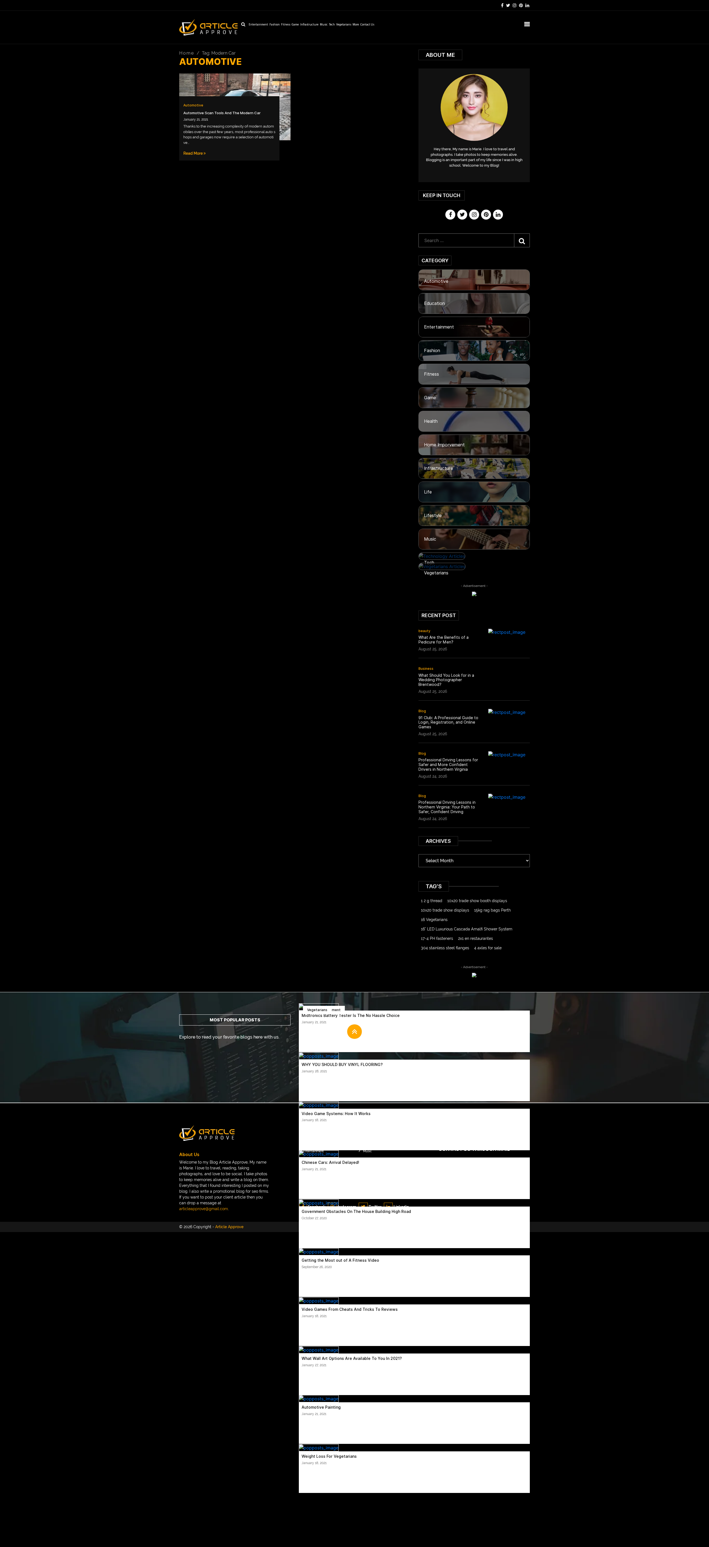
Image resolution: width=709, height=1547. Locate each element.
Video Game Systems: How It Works (336, 1113)
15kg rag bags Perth (492, 910)
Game (295, 24)
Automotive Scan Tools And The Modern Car (222, 113)
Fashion (274, 24)
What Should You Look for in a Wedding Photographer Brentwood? (446, 680)
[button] (354, 1031)
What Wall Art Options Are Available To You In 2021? (352, 1358)
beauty (424, 631)
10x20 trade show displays (445, 910)
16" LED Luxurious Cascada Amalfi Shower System (466, 929)
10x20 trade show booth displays (477, 901)
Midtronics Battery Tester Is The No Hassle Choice (351, 1015)
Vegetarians (343, 24)
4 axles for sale (488, 948)
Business (425, 668)
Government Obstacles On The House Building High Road (356, 1211)
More (356, 24)
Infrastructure (309, 24)
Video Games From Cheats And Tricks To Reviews (350, 1309)
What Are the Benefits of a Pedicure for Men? (443, 639)
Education (434, 303)
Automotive (193, 105)
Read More (193, 153)
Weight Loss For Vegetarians (329, 1456)
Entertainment (258, 24)
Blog (422, 711)
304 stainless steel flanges (445, 948)
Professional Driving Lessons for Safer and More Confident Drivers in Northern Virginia (448, 765)
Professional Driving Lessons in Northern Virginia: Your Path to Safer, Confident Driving (447, 807)
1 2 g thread (431, 901)
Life (428, 492)
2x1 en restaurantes (475, 938)
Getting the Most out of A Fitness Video (340, 1260)
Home (186, 53)
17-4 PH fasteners (437, 938)
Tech (332, 24)
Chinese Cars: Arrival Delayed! (330, 1162)
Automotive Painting (321, 1407)
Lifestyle (433, 515)
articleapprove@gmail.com (203, 1209)
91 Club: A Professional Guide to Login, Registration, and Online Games (448, 722)
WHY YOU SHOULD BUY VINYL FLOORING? (342, 1064)
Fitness (285, 24)
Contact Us (367, 24)
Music (324, 24)
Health (431, 421)
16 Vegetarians (434, 919)
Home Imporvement (444, 444)
